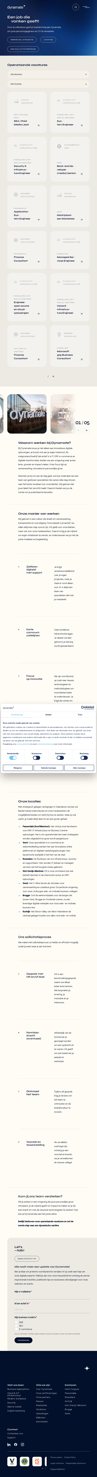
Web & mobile (14, 1407)
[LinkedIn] (8, 1444)
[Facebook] (15, 1444)
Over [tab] (80, 715)
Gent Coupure (72, 1389)
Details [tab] (48, 715)
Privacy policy (56, 1457)
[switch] (36, 758)
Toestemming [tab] (17, 715)
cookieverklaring (45, 744)
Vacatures (41, 1409)
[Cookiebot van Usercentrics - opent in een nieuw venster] (83, 708)
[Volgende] (53, 376)
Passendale (70, 1393)
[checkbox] (52, 1325)
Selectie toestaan (48, 768)
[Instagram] (22, 1444)
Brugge (68, 1409)
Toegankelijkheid (57, 1469)
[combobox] (10, 74)
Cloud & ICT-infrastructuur (14, 1394)
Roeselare (70, 1397)
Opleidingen (42, 1414)
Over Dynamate (44, 1389)
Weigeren (18, 768)
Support (11, 1438)
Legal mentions (57, 1463)
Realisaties (41, 1405)
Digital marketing (16, 1411)
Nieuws (40, 1401)
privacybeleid (23, 744)
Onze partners (43, 1397)
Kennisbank (42, 1422)
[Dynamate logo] (16, 7)
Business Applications (18, 1389)
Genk (67, 1414)
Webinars (40, 1418)
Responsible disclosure (76, 1463)
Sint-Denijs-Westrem (76, 1405)
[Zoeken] (75, 7)
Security (11, 1403)
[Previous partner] (42, 1468)
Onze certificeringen (46, 1393)
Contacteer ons (15, 1434)
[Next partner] (45, 1468)
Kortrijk (68, 1401)
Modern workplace (16, 1399)
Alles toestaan (79, 768)
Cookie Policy (70, 1457)
